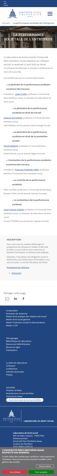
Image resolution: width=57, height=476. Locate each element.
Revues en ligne (13, 347)
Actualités (10, 387)
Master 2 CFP (12, 325)
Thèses (9, 375)
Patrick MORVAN (11, 146)
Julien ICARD (21, 94)
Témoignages (12, 338)
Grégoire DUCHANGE (13, 118)
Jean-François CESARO (14, 209)
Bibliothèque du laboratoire (18, 341)
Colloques (10, 365)
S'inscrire (16, 273)
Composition (12, 310)
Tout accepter (41, 472)
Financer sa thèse (14, 390)
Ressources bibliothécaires (18, 344)
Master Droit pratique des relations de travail (26, 316)
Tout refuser (14, 472)
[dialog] (28, 461)
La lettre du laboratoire (16, 363)
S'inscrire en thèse (14, 396)
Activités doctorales (15, 372)
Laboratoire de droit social (39, 421)
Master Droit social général (18, 319)
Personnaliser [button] (45, 466)
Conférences (11, 369)
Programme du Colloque (18, 267)
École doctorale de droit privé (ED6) (25, 400)
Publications (11, 350)
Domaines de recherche (16, 313)
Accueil (6, 22)
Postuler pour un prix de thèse (20, 393)
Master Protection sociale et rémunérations (25, 322)
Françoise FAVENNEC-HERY (27, 169)
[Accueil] (13, 416)
